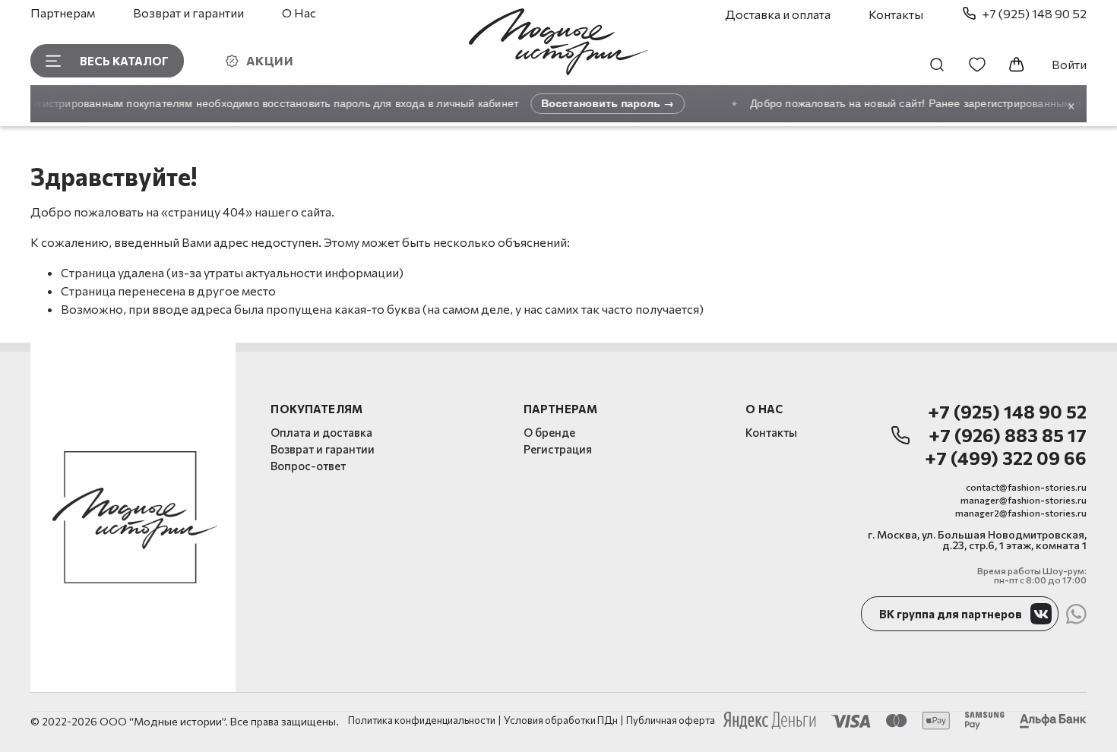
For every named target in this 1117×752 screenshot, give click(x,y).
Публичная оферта (670, 720)
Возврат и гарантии (188, 12)
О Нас (299, 12)
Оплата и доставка (321, 432)
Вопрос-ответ (308, 465)
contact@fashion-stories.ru (1026, 486)
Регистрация (558, 449)
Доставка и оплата (778, 14)
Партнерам (62, 12)
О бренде (549, 432)
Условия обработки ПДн (561, 720)
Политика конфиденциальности (421, 720)
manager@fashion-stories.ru (1023, 499)
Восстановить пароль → (601, 103)
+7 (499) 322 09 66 (1006, 458)
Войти (1069, 64)
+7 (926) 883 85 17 (1008, 435)
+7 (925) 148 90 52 (1007, 412)
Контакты (896, 14)
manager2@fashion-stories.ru (1021, 512)
